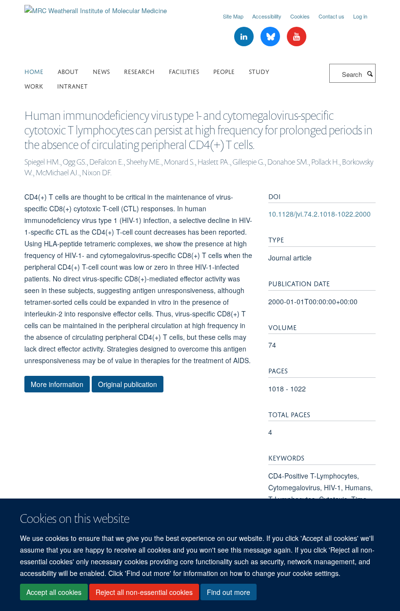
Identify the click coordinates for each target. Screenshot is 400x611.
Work (33, 85)
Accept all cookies (53, 592)
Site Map (233, 16)
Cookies (300, 16)
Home (33, 70)
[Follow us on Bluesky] (271, 36)
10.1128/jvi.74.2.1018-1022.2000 (319, 214)
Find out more (228, 592)
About (68, 70)
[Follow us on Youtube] (296, 36)
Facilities (184, 70)
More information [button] (57, 384)
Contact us (331, 16)
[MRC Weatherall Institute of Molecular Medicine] (95, 7)
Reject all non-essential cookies (144, 592)
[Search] (369, 73)
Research (139, 70)
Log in (360, 16)
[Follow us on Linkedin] (245, 36)
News (101, 70)
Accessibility (266, 16)
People (224, 70)
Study (259, 70)
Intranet (72, 85)
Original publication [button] (127, 384)
